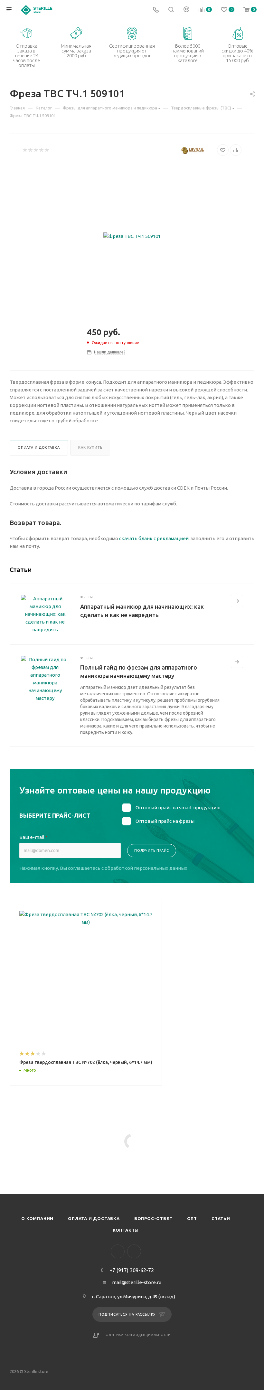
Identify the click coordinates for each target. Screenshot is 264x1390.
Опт (192, 1218)
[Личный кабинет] (186, 10)
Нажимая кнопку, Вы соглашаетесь (103, 868)
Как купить (90, 447)
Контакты (126, 1230)
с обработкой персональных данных (144, 868)
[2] (30, 150)
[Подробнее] (237, 601)
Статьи (221, 1218)
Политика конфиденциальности (137, 1335)
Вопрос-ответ (153, 1218)
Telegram (134, 1251)
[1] (24, 150)
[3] (35, 150)
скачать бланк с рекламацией (154, 538)
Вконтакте (118, 1251)
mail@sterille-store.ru (136, 1282)
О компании (37, 1218)
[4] (41, 150)
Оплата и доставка (39, 447)
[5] (46, 150)
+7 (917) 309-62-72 (131, 1270)
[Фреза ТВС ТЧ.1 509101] (132, 236)
